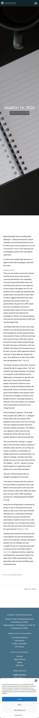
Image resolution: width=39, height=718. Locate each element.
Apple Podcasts (19, 659)
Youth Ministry (19, 641)
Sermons (19, 656)
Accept (19, 699)
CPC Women (19, 647)
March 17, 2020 (31, 589)
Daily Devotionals (16, 575)
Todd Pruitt (13, 113)
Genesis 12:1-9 (9, 270)
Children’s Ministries (19, 644)
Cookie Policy (18, 715)
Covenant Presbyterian (19, 637)
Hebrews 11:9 (22, 529)
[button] (36, 681)
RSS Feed (19, 665)
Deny (19, 705)
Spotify (19, 662)
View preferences (19, 710)
